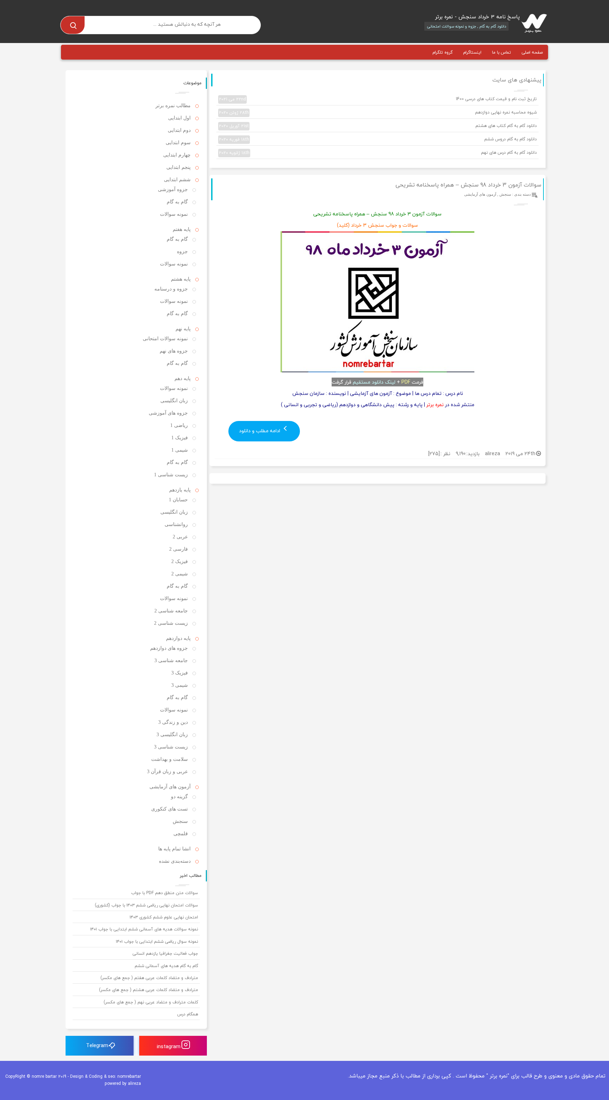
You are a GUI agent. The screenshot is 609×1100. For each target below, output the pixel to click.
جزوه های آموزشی (168, 413)
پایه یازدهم (180, 490)
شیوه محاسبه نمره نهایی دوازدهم (378, 112)
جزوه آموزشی (173, 189)
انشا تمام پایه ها (174, 848)
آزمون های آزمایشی (480, 194)
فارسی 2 (178, 549)
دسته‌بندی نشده (175, 861)
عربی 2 (180, 536)
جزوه (182, 251)
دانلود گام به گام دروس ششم (378, 139)
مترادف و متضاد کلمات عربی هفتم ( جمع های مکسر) (149, 978)
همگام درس (187, 1014)
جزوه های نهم (174, 351)
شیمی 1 (179, 450)
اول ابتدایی (179, 118)
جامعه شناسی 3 (171, 660)
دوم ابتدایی (179, 130)
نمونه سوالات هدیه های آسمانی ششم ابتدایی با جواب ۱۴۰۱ (144, 929)
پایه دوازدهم (178, 638)
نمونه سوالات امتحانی (165, 338)
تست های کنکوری (169, 809)
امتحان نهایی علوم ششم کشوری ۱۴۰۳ (164, 917)
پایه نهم (183, 328)
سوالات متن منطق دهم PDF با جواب (164, 893)
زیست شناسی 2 (171, 623)
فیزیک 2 (179, 561)
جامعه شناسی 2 (171, 610)
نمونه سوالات (174, 214)
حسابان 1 (178, 499)
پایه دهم (182, 378)
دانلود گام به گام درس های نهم (378, 153)
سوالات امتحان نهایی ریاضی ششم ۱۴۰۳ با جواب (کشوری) (146, 905)
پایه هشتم (181, 279)
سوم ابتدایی (178, 142)
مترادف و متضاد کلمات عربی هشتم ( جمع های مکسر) (148, 990)
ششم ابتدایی (177, 179)
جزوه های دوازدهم (169, 648)
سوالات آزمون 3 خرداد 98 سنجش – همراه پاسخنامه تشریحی (468, 185)
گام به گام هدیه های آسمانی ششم (166, 966)
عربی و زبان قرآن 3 (167, 771)
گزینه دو (179, 796)
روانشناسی (176, 524)
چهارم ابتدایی (177, 155)
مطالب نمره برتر (173, 105)
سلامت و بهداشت (169, 759)
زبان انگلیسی (174, 400)
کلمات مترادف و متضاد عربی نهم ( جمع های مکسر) (151, 1002)
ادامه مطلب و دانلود (260, 430)
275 (433, 453)
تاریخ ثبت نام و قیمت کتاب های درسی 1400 (378, 99)
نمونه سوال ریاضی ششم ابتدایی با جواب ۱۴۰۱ (157, 941)
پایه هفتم (182, 229)
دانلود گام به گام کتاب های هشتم (378, 126)
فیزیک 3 (179, 673)
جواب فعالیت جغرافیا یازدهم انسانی (165, 953)
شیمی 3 (179, 685)
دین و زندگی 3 (173, 722)
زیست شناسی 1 (171, 474)
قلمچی (180, 833)
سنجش (505, 194)
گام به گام (177, 201)
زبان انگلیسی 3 (172, 734)
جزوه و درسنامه (171, 289)
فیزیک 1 (179, 437)
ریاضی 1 (179, 425)
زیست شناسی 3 (171, 747)
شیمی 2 (179, 573)
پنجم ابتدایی (178, 167)
